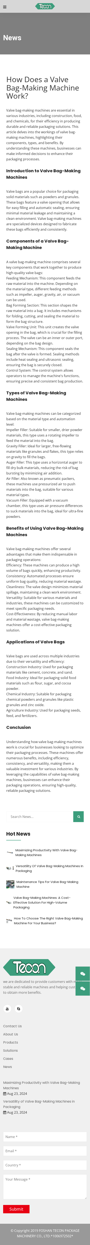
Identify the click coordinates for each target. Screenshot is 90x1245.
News (7, 1066)
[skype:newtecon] (18, 1009)
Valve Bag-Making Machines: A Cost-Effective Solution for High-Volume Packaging (42, 902)
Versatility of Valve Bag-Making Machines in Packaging (39, 1104)
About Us (10, 1034)
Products (10, 1042)
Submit (16, 1209)
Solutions (10, 1050)
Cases (8, 1058)
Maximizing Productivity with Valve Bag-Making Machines (41, 1085)
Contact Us (12, 1026)
